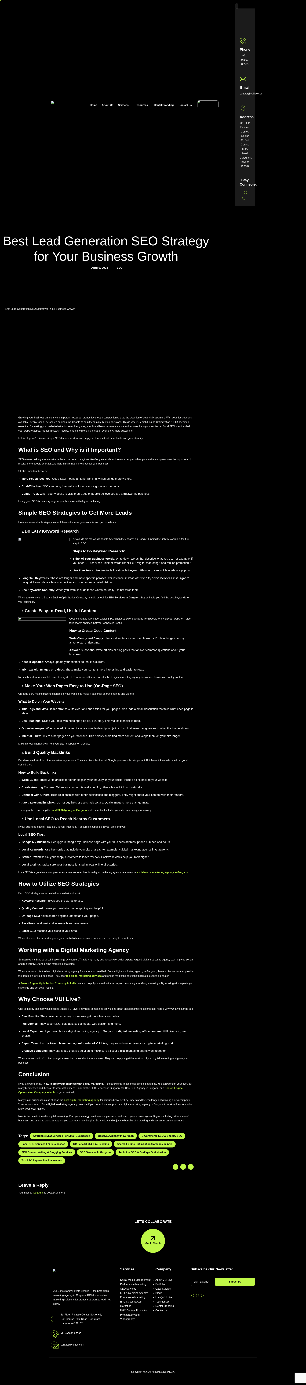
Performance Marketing (133, 1284)
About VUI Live (163, 1280)
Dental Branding (164, 105)
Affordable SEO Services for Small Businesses (61, 1136)
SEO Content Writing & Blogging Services (47, 1152)
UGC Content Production (134, 1310)
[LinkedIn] (229, 109)
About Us (107, 105)
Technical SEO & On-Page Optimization (142, 1152)
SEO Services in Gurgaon (170, 578)
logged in (38, 1192)
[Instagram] (228, 105)
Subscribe (235, 1281)
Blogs (158, 1293)
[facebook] (245, 192)
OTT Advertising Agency (134, 1293)
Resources (141, 105)
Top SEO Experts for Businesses (42, 1160)
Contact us (185, 105)
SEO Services (128, 1288)
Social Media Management (135, 1280)
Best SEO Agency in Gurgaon (116, 1136)
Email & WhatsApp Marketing (131, 1303)
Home (93, 105)
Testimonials (162, 1301)
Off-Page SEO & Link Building (91, 1144)
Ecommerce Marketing (133, 1297)
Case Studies (163, 1288)
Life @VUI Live (163, 1297)
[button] (236, 6)
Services (123, 105)
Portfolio (160, 1284)
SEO (120, 267)
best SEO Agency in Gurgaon (69, 810)
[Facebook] (228, 100)
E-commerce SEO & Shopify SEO (162, 1136)
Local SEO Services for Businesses (43, 1144)
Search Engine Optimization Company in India (144, 1144)
